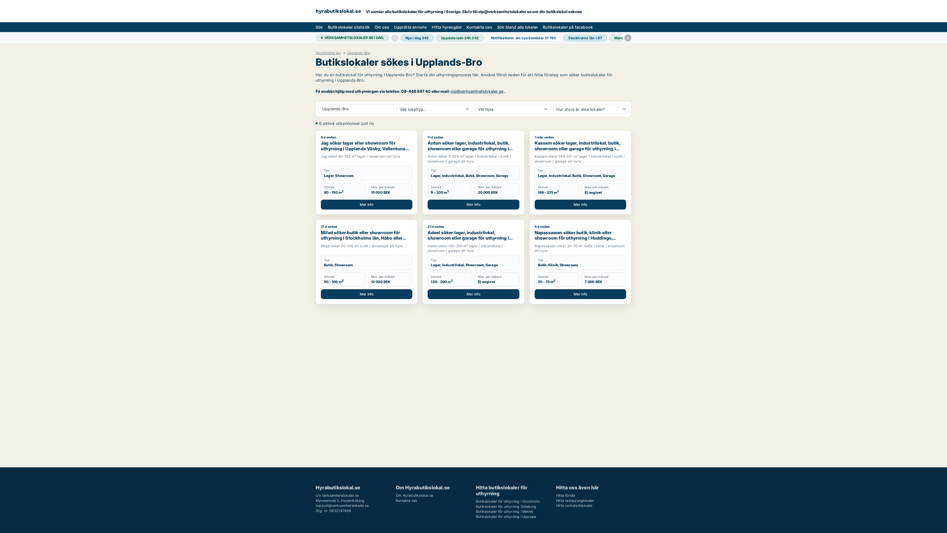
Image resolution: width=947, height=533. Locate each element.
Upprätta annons (410, 27)
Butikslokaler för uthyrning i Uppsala (506, 516)
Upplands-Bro (358, 53)
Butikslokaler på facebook (568, 27)
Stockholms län (328, 53)
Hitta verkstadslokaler (574, 505)
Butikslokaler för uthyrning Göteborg (506, 506)
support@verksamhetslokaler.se (342, 505)
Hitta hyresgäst (447, 27)
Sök (319, 27)
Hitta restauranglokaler (575, 500)
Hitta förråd (565, 495)
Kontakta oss (479, 27)
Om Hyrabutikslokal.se (414, 495)
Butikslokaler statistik (349, 27)
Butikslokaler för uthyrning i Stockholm (508, 501)
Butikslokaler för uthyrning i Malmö (504, 511)
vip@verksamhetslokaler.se (476, 91)
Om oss (382, 27)
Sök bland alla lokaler (517, 27)
